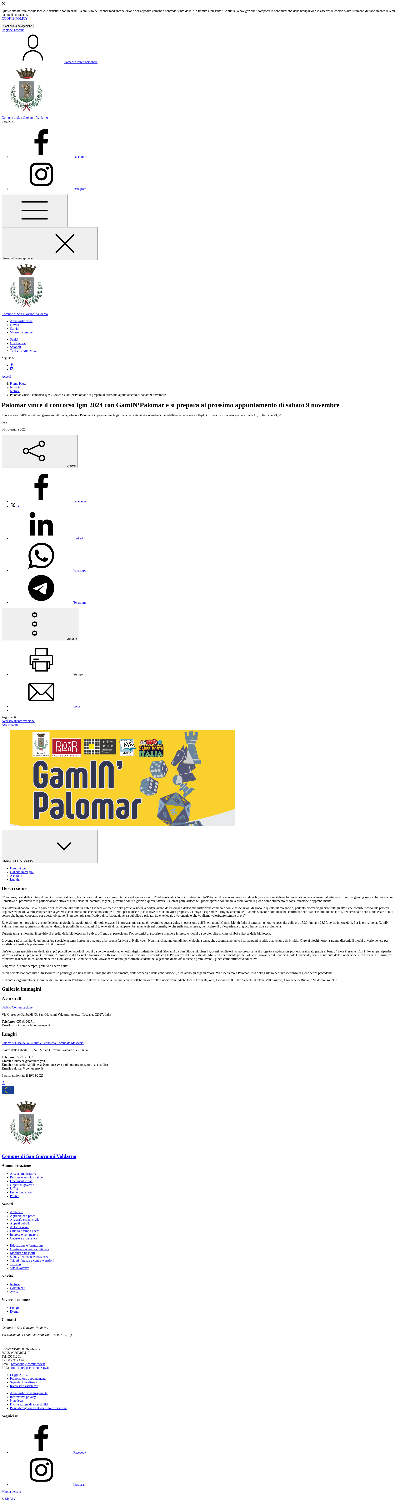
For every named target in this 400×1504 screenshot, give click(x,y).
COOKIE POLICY (15, 18)
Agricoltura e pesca (22, 1216)
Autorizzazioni (19, 1227)
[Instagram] (11, 369)
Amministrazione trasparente (29, 1393)
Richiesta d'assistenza (24, 1386)
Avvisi (14, 1291)
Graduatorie (18, 343)
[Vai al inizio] (3, 1083)
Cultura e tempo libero (24, 1231)
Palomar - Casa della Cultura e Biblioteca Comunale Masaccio (43, 1043)
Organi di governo (22, 1185)
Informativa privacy (23, 1397)
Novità (14, 387)
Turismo (15, 1264)
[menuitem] (48, 501)
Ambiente (16, 1212)
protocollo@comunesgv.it (28, 1364)
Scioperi (15, 347)
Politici (14, 1196)
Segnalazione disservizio (26, 1382)
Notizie (15, 391)
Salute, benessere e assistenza (29, 1256)
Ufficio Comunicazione (17, 1007)
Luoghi (15, 1307)
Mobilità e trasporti (22, 1253)
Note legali (17, 1400)
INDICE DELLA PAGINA (18, 860)
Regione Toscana (13, 30)
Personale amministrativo (26, 1177)
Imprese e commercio (24, 1234)
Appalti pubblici (20, 1223)
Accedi (6, 376)
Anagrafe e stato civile (24, 1219)
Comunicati (17, 1288)
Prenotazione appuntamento (28, 1378)
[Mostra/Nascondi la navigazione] (35, 210)
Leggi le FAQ (19, 1375)
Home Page (17, 383)
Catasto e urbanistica (23, 1238)
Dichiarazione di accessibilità (29, 1404)
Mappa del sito (11, 1491)
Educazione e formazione (26, 1245)
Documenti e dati (21, 1181)
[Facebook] (11, 365)
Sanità (14, 339)
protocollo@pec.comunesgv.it (29, 1367)
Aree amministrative (23, 1173)
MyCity (10, 1498)
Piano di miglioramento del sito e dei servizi (38, 1408)
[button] (21, 321)
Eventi (14, 1311)
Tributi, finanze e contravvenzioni (32, 1260)
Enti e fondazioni (21, 1192)
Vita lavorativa (19, 1268)
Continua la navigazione (17, 25)
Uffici (14, 1188)
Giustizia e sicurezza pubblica (29, 1249)
